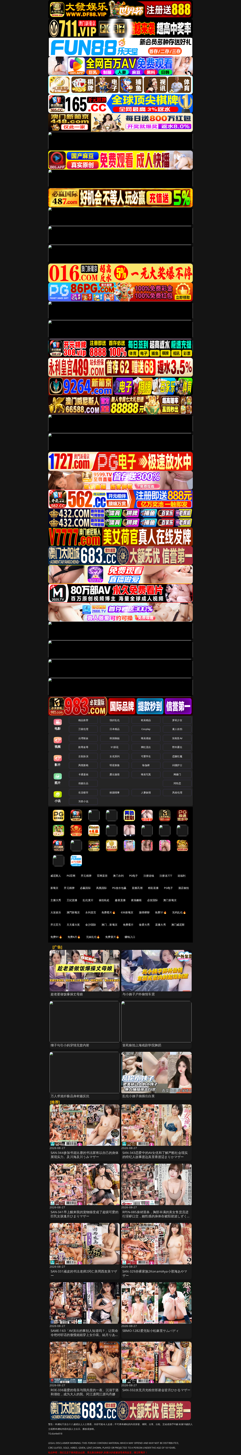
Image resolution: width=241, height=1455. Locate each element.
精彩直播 (153, 888)
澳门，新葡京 (109, 924)
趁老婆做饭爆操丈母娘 (67, 994)
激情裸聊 (144, 912)
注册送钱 (148, 875)
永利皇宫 (90, 912)
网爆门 (177, 774)
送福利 (181, 875)
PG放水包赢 (119, 888)
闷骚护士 (177, 765)
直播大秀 (160, 924)
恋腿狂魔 (177, 756)
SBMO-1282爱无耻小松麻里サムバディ (150, 1330)
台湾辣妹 (83, 738)
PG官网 (71, 875)
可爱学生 (146, 756)
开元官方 (55, 924)
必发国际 (152, 900)
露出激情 (115, 774)
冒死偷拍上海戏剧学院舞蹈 (141, 1045)
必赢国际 (85, 888)
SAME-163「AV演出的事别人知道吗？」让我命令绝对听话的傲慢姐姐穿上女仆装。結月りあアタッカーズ (85, 1334)
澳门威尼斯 (178, 924)
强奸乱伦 (115, 720)
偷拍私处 (104, 900)
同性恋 (177, 783)
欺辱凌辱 (83, 747)
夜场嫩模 (136, 900)
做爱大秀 (144, 924)
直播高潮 (137, 888)
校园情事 (115, 792)
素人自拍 (177, 729)
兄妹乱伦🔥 (93, 937)
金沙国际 (90, 924)
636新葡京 (127, 912)
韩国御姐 (115, 738)
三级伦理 (83, 729)
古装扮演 (83, 756)
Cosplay (145, 729)
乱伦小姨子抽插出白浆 (138, 1096)
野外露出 (177, 747)
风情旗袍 (83, 765)
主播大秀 (55, 900)
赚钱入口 (130, 937)
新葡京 (54, 888)
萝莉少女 (177, 720)
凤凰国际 (101, 888)
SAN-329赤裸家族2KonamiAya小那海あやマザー (154, 1273)
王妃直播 (72, 900)
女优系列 (115, 756)
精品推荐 (83, 720)
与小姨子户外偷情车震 (138, 994)
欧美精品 (146, 720)
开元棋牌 (86, 875)
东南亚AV (177, 738)
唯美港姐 (146, 738)
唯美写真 (146, 774)
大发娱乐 (55, 912)
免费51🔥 (161, 912)
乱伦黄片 (88, 900)
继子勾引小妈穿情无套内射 (70, 1045)
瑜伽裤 (145, 765)
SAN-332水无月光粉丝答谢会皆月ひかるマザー (156, 1390)
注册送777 (165, 875)
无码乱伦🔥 (179, 912)
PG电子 (133, 875)
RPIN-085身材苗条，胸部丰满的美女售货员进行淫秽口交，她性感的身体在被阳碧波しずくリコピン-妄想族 (156, 1216)
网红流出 (146, 747)
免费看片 (128, 924)
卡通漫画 (83, 774)
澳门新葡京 (170, 900)
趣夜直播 (120, 900)
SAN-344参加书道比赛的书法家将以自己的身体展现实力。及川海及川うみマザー (85, 1154)
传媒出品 (83, 783)
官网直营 (102, 875)
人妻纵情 (146, 792)
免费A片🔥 (74, 937)
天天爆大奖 (73, 924)
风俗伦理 (177, 792)
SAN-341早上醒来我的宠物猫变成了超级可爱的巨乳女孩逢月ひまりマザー (85, 1214)
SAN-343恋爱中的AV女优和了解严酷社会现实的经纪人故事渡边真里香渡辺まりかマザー (155, 1154)
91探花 (114, 747)
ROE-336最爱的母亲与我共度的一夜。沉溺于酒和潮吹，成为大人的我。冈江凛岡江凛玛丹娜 (85, 1392)
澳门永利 (118, 875)
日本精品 (115, 729)
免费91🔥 (56, 937)
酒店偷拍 (183, 888)
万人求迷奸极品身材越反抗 (70, 1096)
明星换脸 (115, 765)
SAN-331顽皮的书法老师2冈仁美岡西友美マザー (84, 1273)
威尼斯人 (55, 875)
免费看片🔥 (108, 912)
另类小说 (83, 801)
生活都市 (83, 792)
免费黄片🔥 (112, 937)
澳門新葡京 (73, 912)
